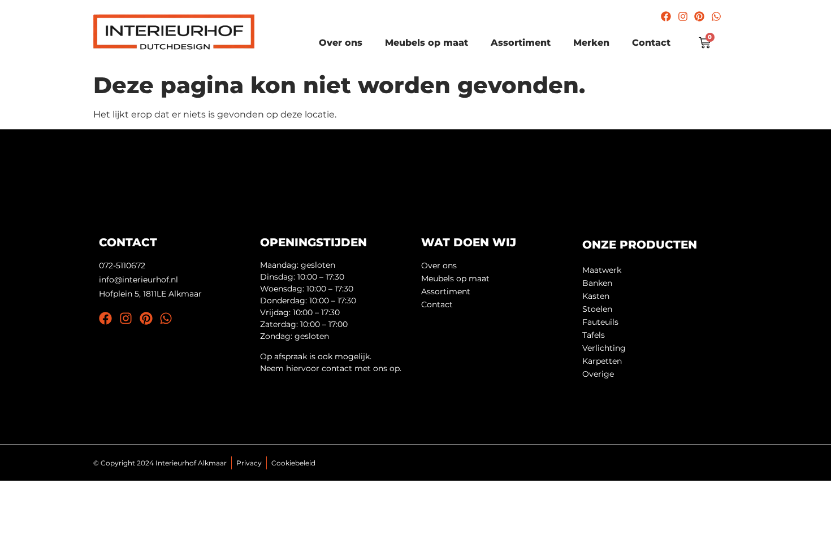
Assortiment (521, 42)
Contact (651, 42)
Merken (591, 42)
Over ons (340, 42)
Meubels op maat (426, 42)
